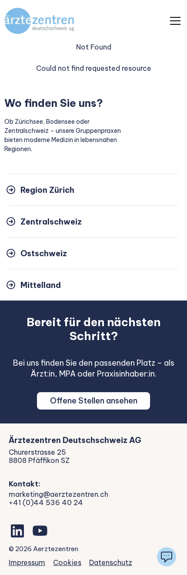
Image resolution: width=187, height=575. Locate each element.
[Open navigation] (175, 20)
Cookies (67, 562)
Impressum (27, 562)
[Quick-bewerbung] (166, 556)
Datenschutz (110, 562)
